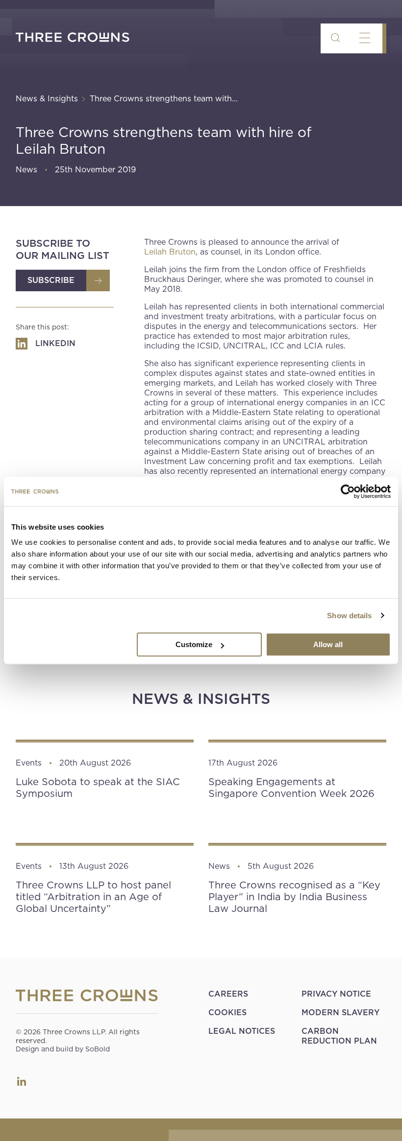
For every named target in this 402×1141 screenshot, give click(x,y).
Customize (194, 644)
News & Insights (47, 98)
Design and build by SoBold (63, 1049)
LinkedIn (21, 1081)
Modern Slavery (340, 1012)
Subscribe (51, 280)
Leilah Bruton (170, 251)
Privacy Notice (336, 994)
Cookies (227, 1012)
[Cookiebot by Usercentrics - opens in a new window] (348, 491)
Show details (349, 615)
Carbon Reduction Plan (339, 1036)
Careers (228, 994)
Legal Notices (241, 1031)
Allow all (328, 644)
